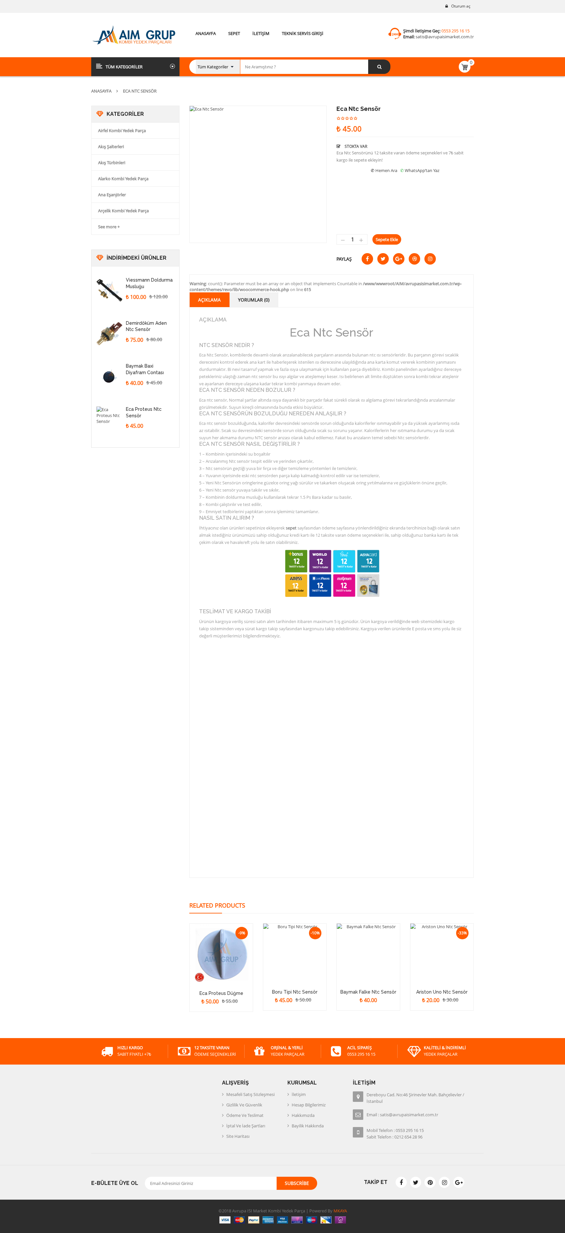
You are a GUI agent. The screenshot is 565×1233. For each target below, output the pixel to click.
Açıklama (209, 300)
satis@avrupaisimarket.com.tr (445, 37)
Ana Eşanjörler (112, 195)
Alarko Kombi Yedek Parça (123, 179)
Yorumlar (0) (253, 300)
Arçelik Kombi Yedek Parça (123, 211)
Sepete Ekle (387, 239)
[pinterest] (430, 1182)
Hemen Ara (386, 170)
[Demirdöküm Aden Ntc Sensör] (109, 334)
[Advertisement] (140, 572)
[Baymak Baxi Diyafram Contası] (109, 376)
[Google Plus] (458, 1182)
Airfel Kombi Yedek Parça (122, 130)
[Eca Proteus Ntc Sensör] (109, 420)
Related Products (217, 905)
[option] (258, 174)
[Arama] (379, 67)
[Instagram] (444, 1182)
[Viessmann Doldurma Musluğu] (109, 290)
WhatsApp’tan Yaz (422, 170)
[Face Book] (401, 1182)
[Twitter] (415, 1182)
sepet (291, 528)
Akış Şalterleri (111, 146)
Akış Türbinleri (111, 162)
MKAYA (340, 1211)
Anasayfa (101, 91)
